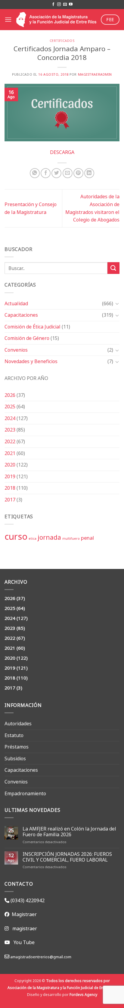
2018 (10, 487)
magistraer (24, 928)
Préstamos (17, 746)
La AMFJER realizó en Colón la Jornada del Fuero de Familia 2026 (69, 831)
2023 (10, 429)
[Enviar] (113, 268)
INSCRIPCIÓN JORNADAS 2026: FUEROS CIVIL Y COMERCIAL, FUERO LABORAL (67, 857)
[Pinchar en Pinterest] (78, 173)
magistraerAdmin (95, 74)
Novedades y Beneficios (31, 361)
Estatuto (14, 735)
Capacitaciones (21, 314)
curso (16, 536)
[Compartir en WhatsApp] (35, 173)
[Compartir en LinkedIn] (89, 173)
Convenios (16, 349)
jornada (49, 537)
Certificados (62, 41)
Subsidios (15, 758)
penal (87, 537)
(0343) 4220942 (27, 900)
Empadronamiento (25, 793)
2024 (10, 418)
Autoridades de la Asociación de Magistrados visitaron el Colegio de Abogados (92, 208)
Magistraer (23, 914)
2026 (10, 395)
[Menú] (8, 19)
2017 (10, 499)
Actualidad (16, 303)
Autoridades (18, 723)
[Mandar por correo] (68, 173)
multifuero (71, 538)
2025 (10, 406)
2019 (10, 476)
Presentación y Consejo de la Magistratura (31, 208)
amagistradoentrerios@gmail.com (40, 956)
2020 (10, 464)
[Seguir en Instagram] (59, 4)
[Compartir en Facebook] (46, 173)
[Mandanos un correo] (65, 4)
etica (32, 538)
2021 (10, 453)
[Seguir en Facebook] (53, 4)
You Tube (24, 942)
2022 (10, 441)
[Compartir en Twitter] (56, 173)
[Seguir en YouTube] (71, 4)
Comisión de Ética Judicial (32, 326)
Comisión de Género (27, 338)
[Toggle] (117, 303)
